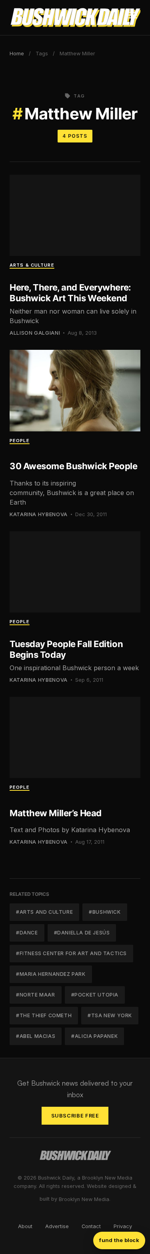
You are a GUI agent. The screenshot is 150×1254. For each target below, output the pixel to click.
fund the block (119, 1240)
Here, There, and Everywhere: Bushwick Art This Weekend (70, 292)
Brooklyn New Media (84, 1199)
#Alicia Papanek (94, 1036)
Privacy (123, 1226)
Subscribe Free (75, 1116)
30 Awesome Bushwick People (74, 466)
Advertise (57, 1226)
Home (17, 54)
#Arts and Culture (44, 912)
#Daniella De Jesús (82, 933)
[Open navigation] (132, 17)
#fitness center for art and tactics (71, 953)
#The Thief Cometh (44, 1015)
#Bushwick (104, 912)
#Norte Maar (35, 995)
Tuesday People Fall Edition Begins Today (66, 649)
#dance (27, 933)
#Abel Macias (35, 1036)
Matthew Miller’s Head (56, 813)
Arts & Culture (32, 265)
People (20, 440)
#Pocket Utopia (94, 995)
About (25, 1226)
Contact (91, 1226)
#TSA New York (110, 1015)
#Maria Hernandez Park (51, 974)
